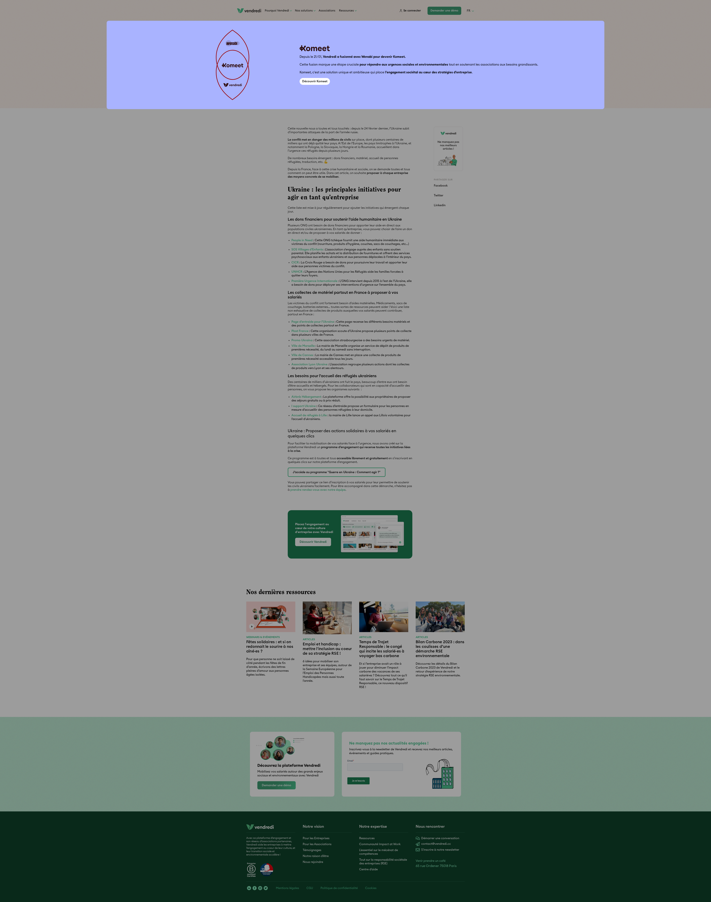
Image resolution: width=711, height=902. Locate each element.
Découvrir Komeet (314, 81)
